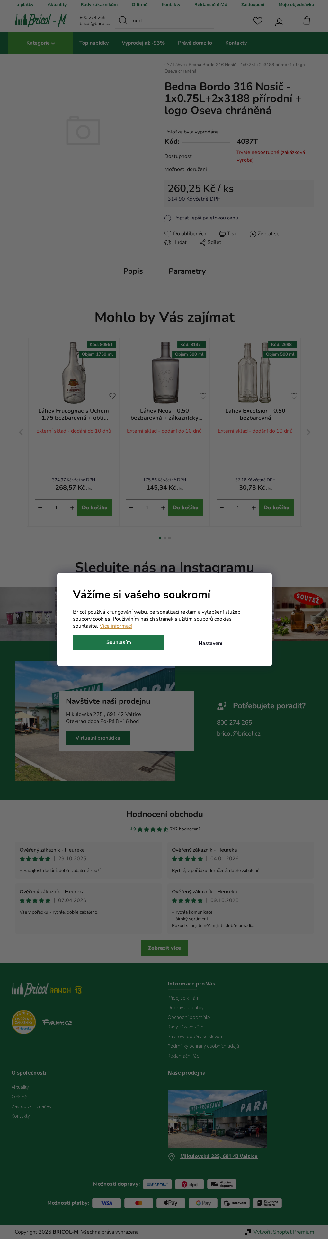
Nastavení (208, 643)
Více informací (113, 626)
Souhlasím (116, 642)
